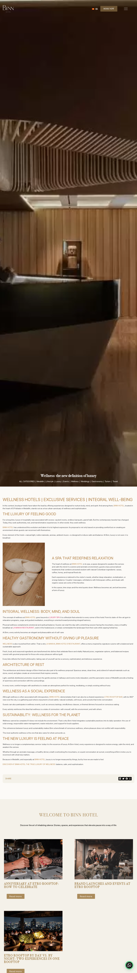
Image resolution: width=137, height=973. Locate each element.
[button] (120, 778)
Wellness (75, 481)
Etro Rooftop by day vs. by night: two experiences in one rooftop (32, 959)
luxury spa (54, 617)
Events (66, 481)
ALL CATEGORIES (27, 481)
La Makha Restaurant (23, 628)
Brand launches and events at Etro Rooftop (102, 885)
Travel (115, 481)
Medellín (40, 481)
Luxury (58, 481)
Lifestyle (49, 481)
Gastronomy (97, 481)
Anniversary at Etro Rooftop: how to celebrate (31, 885)
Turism (108, 481)
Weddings (85, 481)
